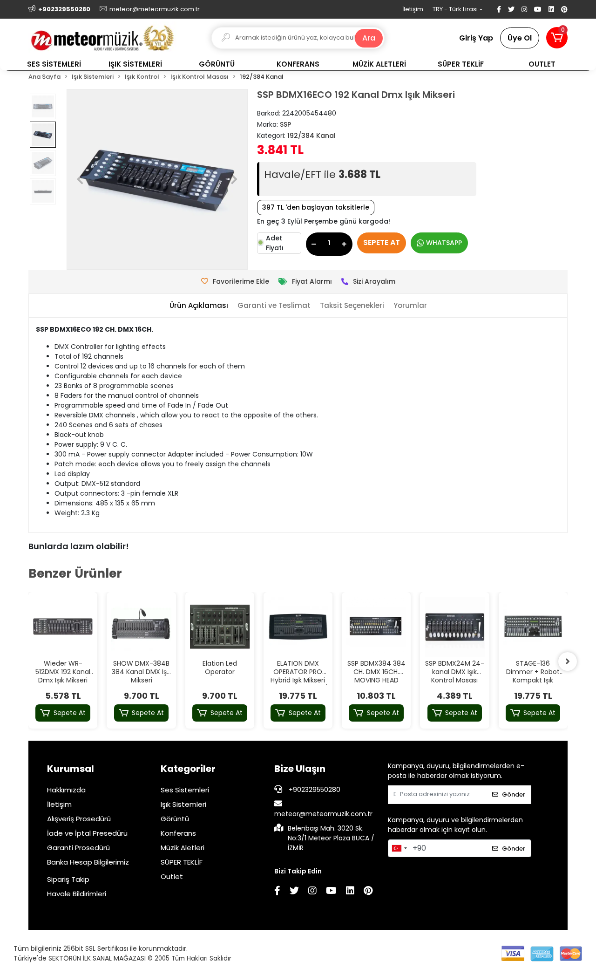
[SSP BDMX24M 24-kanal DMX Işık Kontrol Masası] (454, 626)
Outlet (172, 876)
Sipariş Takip (68, 879)
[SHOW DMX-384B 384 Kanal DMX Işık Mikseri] (141, 626)
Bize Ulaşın (299, 768)
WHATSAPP (444, 242)
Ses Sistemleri (185, 790)
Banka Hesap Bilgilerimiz (88, 862)
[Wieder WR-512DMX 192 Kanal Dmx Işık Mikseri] (63, 626)
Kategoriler (188, 768)
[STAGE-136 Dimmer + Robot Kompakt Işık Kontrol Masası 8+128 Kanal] (533, 626)
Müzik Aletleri (182, 847)
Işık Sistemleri (183, 804)
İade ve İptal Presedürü (87, 833)
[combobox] (399, 848)
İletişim (412, 9)
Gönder (513, 794)
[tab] (198, 306)
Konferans (178, 833)
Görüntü (175, 819)
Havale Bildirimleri (76, 894)
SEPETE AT (381, 242)
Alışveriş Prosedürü (79, 819)
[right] (567, 661)
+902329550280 (313, 789)
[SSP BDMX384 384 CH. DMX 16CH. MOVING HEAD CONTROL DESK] (376, 626)
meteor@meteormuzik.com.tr (323, 813)
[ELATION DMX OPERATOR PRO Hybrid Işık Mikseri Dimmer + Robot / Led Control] (298, 626)
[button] (557, 37)
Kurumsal (70, 768)
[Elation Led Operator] (220, 626)
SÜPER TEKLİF (182, 862)
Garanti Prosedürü (78, 847)
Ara (368, 38)
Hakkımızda (66, 790)
